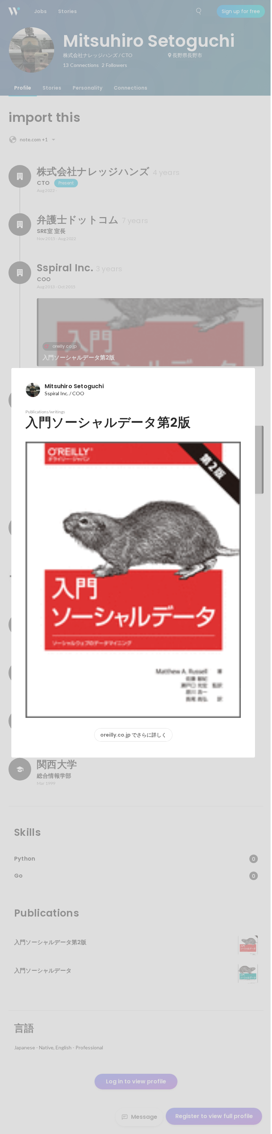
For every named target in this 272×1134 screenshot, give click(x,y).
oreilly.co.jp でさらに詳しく (133, 734)
